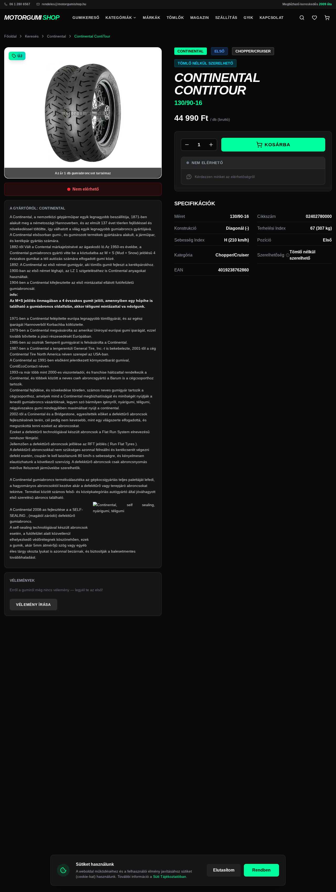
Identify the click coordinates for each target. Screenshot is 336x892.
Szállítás (226, 17)
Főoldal (10, 36)
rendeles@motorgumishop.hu (64, 4)
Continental (56, 36)
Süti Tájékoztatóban (169, 876)
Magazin (199, 17)
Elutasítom (223, 870)
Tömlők (175, 17)
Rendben (261, 870)
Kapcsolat (272, 17)
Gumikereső (85, 17)
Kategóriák (119, 17)
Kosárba (277, 144)
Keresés (32, 36)
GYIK (248, 17)
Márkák (151, 17)
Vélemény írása (33, 604)
